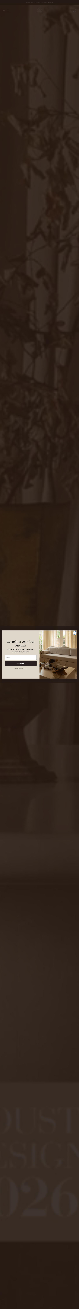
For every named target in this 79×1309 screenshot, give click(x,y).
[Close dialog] (74, 633)
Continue (20, 663)
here (26, 668)
